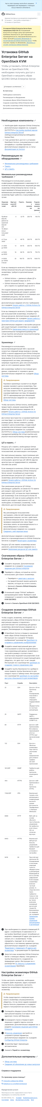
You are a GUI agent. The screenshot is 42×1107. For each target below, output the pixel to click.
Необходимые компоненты (17, 120)
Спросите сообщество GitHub (13, 1081)
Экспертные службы (22, 1100)
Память (7, 166)
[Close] (36, 3)
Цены (12, 1100)
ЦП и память (9, 169)
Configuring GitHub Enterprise (16, 1040)
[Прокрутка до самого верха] (38, 1103)
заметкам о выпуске (26, 578)
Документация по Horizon (15, 149)
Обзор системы (10, 400)
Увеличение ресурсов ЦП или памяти (22, 549)
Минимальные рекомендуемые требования (21, 164)
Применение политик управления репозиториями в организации (34, 920)
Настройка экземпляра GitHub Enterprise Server (20, 974)
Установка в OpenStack (12, 22)
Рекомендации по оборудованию (12, 157)
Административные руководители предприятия (21, 18)
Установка (8, 20)
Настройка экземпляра (21, 20)
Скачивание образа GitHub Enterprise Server (17, 557)
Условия (18, 1098)
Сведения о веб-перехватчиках (16, 531)
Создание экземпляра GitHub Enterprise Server (19, 611)
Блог (32, 1100)
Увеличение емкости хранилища (25, 329)
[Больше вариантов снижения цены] (23, 86)
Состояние (5, 1100)
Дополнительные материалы (18, 1056)
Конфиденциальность (30, 1098)
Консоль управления (14, 1033)
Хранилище (7, 342)
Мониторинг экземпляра (26, 541)
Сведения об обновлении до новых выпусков (22, 1064)
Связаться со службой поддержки (15, 1083)
